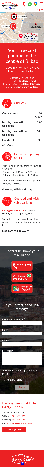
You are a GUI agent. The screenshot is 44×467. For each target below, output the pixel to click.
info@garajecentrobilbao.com (20, 423)
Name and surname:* (13, 319)
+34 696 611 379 (18, 416)
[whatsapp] (30, 4)
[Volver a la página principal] (9, 5)
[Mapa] (35, 4)
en (42, 9)
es (37, 9)
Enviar (22, 387)
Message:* (7, 350)
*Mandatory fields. (12, 379)
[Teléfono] (24, 4)
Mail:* (5, 329)
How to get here (14, 429)
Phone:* (6, 340)
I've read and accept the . (20, 372)
